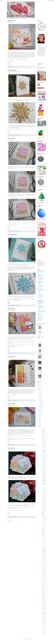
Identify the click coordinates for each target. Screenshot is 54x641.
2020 (39, 388)
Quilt (42, 581)
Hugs (42, 540)
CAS (42, 470)
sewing (43, 584)
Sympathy (43, 606)
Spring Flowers (43, 600)
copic (45, 490)
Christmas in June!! (12, 236)
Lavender (43, 545)
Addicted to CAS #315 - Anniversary (41, 315)
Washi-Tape (44, 619)
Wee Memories (44, 625)
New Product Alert (40, 276)
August (40, 395)
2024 (39, 383)
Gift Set (43, 520)
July (39, 396)
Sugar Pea (43, 603)
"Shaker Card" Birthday (43, 436)
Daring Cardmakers (43, 495)
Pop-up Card (43, 579)
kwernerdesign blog (40, 270)
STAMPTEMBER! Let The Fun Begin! (41, 279)
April (39, 410)
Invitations (43, 542)
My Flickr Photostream (12, 18)
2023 (39, 384)
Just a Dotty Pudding (41, 349)
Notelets (43, 565)
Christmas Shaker (43, 482)
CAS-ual (45, 471)
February (40, 413)
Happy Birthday (43, 529)
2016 (39, 418)
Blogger (31, 638)
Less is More (44, 547)
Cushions (43, 494)
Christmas (11, 135)
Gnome (43, 522)
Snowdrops (43, 596)
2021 (39, 387)
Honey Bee (44, 538)
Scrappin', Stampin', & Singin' (41, 337)
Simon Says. (44, 593)
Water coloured (44, 621)
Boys (42, 459)
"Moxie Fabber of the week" (44, 432)
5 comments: (18, 230)
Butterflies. (43, 461)
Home (8, 18)
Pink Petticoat (44, 575)
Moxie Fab (44, 563)
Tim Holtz (43, 613)
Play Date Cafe (44, 577)
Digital (43, 502)
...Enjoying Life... (40, 360)
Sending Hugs (40, 325)
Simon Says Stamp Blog (41, 301)
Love (42, 552)
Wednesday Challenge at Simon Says (25, 507)
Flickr (44, 513)
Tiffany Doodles (44, 612)
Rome (45, 581)
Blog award (44, 454)
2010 (39, 425)
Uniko (45, 616)
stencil (43, 602)
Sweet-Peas (43, 605)
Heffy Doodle (40, 372)
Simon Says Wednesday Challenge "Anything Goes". (23, 129)
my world (39, 293)
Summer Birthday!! (12, 405)
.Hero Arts (44, 430)
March (40, 411)
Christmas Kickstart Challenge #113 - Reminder (41, 319)
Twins (42, 616)
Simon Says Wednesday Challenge (21, 342)
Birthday (11, 67)
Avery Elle (43, 448)
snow (42, 595)
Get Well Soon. (44, 518)
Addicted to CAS (40, 314)
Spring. (43, 601)
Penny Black (44, 571)
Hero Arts (14, 135)
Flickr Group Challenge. (11, 508)
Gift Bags (43, 519)
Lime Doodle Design (40, 278)
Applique (44, 444)
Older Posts (33, 520)
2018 (39, 415)
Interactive (43, 541)
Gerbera (43, 517)
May (39, 409)
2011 (38, 424)
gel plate (43, 516)
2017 (39, 417)
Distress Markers (43, 504)
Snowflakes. (43, 597)
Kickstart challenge (15, 305)
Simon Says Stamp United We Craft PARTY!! (41, 295)
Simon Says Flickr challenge (20, 435)
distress (11, 400)
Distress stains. (43, 506)
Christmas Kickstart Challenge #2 (15, 71)
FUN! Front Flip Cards (40, 286)
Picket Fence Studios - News (41, 275)
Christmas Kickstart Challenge (40, 318)
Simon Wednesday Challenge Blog (40, 306)
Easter (43, 507)
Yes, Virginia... (40, 366)
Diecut (44, 501)
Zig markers (17, 231)
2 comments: (18, 66)
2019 (39, 389)
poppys (43, 580)
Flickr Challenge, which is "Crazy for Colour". (23, 223)
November (40, 391)
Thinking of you (44, 611)
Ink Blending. (10, 358)
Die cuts (44, 498)
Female (43, 512)
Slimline (44, 594)
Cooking (43, 490)
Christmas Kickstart (43, 484)
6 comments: (18, 134)
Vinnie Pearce (44, 618)
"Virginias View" (43, 439)
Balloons (43, 449)
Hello (44, 531)
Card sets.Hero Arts (44, 467)
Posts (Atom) (12, 521)
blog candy (44, 455)
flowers (43, 514)
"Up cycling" (43, 438)
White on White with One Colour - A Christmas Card (41, 312)
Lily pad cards (44, 550)
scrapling (43, 583)
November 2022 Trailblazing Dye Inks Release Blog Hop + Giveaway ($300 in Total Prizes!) (41, 290)
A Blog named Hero (44, 440)
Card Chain (44, 463)
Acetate (43, 442)
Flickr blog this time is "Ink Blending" (20, 389)
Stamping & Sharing (41, 297)
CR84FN (44, 491)
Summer (43, 604)
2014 (39, 420)
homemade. (43, 537)
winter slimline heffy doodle (44, 628)
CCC (45, 475)
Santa (44, 582)
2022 (39, 385)
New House (44, 564)
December (40, 390)
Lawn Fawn (43, 546)
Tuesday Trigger (43, 615)
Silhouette (43, 587)
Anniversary (11, 353)
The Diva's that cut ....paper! (41, 310)
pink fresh (43, 574)
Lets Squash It (44, 548)
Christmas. (43, 487)
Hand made (43, 528)
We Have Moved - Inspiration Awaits (41, 283)
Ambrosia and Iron (40, 354)
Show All (45, 321)
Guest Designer (44, 525)
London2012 (43, 551)
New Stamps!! (10, 140)
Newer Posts (9, 520)
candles (44, 462)
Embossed (43, 508)
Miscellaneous (44, 559)
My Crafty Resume (24, 18)
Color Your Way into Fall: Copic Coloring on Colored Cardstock (41, 303)
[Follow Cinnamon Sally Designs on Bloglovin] (41, 68)
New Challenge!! (11, 449)
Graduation (43, 523)
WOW (45, 628)
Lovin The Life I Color (41, 374)
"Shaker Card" (43, 434)
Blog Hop (44, 456)
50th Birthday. (11, 22)
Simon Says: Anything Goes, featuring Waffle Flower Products (41, 308)
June (40, 398)
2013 (39, 422)
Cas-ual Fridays (44, 473)
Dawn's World (40, 331)
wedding (45, 623)
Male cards (44, 554)
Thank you (14, 231)
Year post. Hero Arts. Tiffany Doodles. (44, 630)
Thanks (43, 609)
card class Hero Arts (44, 465)
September (40, 394)
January (40, 414)
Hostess (45, 539)
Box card (43, 458)
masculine (44, 555)
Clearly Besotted (43, 489)
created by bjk (40, 343)
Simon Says (16, 135)
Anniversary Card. (11, 310)
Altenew (43, 443)
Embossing (43, 509)
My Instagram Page (18, 18)
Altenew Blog (40, 288)
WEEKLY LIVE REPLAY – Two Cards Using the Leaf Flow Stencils (41, 272)
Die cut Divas (44, 497)
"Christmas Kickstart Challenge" (17, 263)
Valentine (44, 617)
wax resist (44, 622)
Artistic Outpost (44, 445)
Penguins (45, 570)
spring (44, 598)
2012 (39, 423)
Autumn (43, 447)
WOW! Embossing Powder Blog (40, 282)
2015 (39, 419)
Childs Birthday (44, 478)
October (40, 393)
